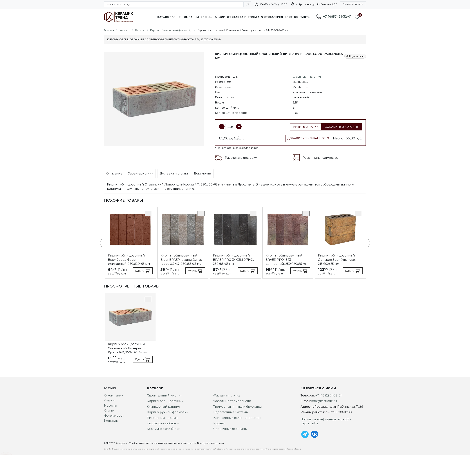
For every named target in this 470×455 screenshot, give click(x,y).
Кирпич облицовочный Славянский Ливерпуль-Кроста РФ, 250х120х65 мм (128, 348)
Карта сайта (309, 423)
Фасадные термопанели (232, 401)
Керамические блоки (163, 429)
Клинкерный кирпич (163, 406)
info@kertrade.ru (324, 401)
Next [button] (367, 243)
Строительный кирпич (164, 395)
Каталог (164, 16)
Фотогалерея (272, 16)
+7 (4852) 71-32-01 (337, 16)
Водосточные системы (230, 412)
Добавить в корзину (342, 126)
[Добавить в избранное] (148, 213)
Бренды (206, 16)
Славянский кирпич (307, 76)
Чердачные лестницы (230, 429)
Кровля (219, 423)
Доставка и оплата (243, 16)
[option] (130, 243)
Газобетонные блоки (163, 423)
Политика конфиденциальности (326, 419)
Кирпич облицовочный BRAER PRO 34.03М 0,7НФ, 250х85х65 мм (233, 259)
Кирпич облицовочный (165, 401)
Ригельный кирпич (162, 418)
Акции (220, 16)
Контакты (302, 16)
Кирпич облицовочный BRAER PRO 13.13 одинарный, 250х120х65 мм (286, 259)
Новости (110, 405)
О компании (188, 16)
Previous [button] (102, 243)
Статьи (109, 410)
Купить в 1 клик (305, 126)
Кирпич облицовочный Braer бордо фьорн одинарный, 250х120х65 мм (129, 259)
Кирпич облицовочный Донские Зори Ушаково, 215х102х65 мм (336, 259)
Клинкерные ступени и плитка (237, 418)
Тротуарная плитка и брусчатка (237, 406)
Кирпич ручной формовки (168, 412)
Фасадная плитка (226, 395)
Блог (289, 16)
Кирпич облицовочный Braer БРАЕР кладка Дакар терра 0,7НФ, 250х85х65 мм (181, 259)
